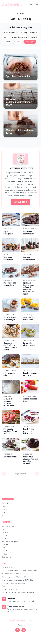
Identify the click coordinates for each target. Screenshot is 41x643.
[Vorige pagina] (4, 474)
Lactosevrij (23, 32)
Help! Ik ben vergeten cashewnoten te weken (18, 592)
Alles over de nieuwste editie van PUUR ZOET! (18, 580)
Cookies (20, 625)
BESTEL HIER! (19, 202)
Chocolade (17, 42)
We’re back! (6, 586)
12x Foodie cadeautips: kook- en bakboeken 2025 (19, 571)
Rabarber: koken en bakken (11, 574)
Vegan (5, 37)
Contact (4, 506)
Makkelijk (34, 37)
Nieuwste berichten (8, 568)
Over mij (5, 503)
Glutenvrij (33, 32)
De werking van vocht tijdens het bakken (16, 577)
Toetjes (4, 554)
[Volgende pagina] (37, 474)
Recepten (5, 512)
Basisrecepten (7, 557)
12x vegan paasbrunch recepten (13, 583)
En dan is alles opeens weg (11, 589)
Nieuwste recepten (8, 526)
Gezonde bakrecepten (19, 37)
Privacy (4, 509)
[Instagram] (23, 630)
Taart (8, 42)
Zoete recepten (9, 32)
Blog (3, 515)
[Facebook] (17, 630)
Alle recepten (30, 42)
